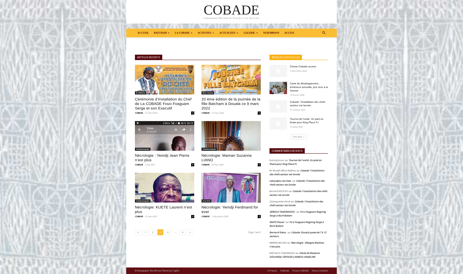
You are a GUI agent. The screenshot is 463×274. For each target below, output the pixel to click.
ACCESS (289, 32)
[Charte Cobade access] (278, 71)
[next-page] (190, 232)
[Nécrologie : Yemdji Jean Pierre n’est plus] (164, 136)
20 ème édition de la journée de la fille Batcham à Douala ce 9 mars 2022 (230, 103)
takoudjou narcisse (280, 180)
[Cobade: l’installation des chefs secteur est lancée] (278, 106)
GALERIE (249, 32)
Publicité (284, 270)
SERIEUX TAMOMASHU (282, 211)
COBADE (139, 112)
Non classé (208, 93)
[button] (323, 33)
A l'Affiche (140, 93)
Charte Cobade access (303, 66)
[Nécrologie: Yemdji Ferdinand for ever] (231, 188)
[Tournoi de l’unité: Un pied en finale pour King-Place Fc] (278, 123)
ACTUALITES (227, 32)
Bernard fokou (277, 232)
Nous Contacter (320, 270)
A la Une (206, 201)
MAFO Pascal (276, 222)
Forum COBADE (300, 270)
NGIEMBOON (271, 32)
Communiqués (142, 149)
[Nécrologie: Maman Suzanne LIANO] (231, 136)
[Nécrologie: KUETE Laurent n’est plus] (164, 188)
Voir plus (297, 136)
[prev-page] (138, 232)
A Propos (272, 270)
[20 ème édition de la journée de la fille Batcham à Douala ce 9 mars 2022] (231, 79)
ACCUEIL (143, 32)
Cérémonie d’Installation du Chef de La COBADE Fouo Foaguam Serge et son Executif (163, 103)
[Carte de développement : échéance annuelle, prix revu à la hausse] (278, 88)
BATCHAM (160, 32)
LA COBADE (182, 32)
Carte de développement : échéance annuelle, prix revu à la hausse (309, 87)
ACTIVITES (204, 32)
